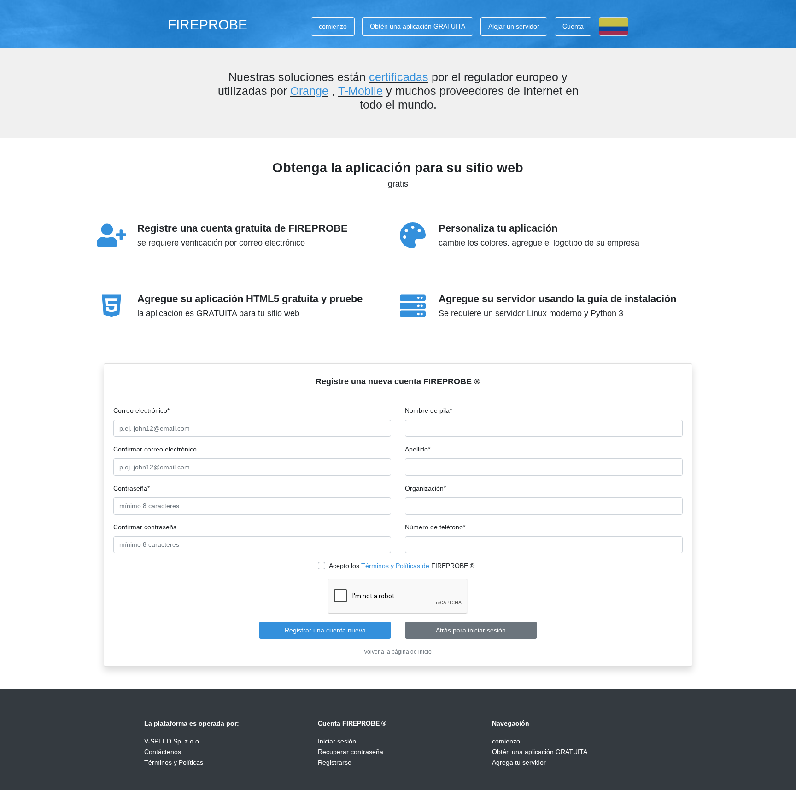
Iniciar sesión (337, 741)
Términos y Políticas (173, 762)
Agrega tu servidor (519, 762)
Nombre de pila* (428, 410)
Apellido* (417, 449)
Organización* (425, 488)
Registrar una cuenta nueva (325, 630)
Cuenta (573, 26)
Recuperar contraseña (350, 751)
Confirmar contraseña (145, 527)
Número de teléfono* (435, 527)
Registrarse (334, 762)
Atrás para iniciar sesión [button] (471, 630)
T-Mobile (360, 90)
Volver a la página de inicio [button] (398, 652)
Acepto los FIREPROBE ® (403, 565)
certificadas (398, 76)
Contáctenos (162, 751)
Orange (309, 90)
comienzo (333, 26)
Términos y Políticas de (395, 565)
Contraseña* (131, 488)
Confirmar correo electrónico (155, 449)
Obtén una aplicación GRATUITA (417, 26)
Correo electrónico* (141, 410)
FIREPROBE (207, 24)
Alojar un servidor (513, 26)
